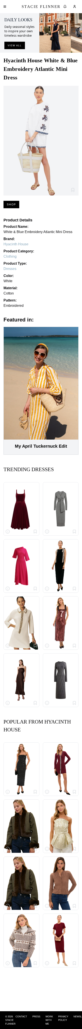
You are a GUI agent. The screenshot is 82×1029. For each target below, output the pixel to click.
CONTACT (21, 1016)
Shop (11, 204)
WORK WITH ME (49, 1020)
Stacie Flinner (41, 6)
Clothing (10, 256)
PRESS (36, 1016)
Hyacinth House (15, 244)
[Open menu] (5, 7)
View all (15, 45)
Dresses (9, 269)
